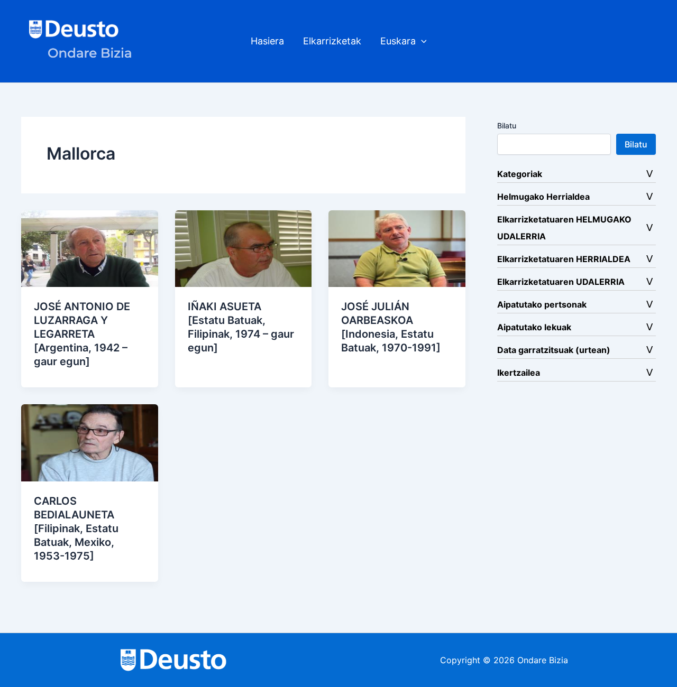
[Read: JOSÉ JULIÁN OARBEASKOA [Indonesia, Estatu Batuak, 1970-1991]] (396, 248)
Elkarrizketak (332, 41)
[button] (421, 41)
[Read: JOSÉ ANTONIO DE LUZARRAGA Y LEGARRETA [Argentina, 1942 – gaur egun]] (89, 248)
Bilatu (506, 125)
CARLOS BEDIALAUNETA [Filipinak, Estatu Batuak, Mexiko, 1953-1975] (76, 528)
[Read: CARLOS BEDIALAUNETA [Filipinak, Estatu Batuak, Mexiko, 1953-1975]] (89, 442)
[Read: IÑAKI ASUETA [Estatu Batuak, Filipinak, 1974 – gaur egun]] (243, 248)
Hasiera (267, 41)
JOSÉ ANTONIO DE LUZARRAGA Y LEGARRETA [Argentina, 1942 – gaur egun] (82, 334)
